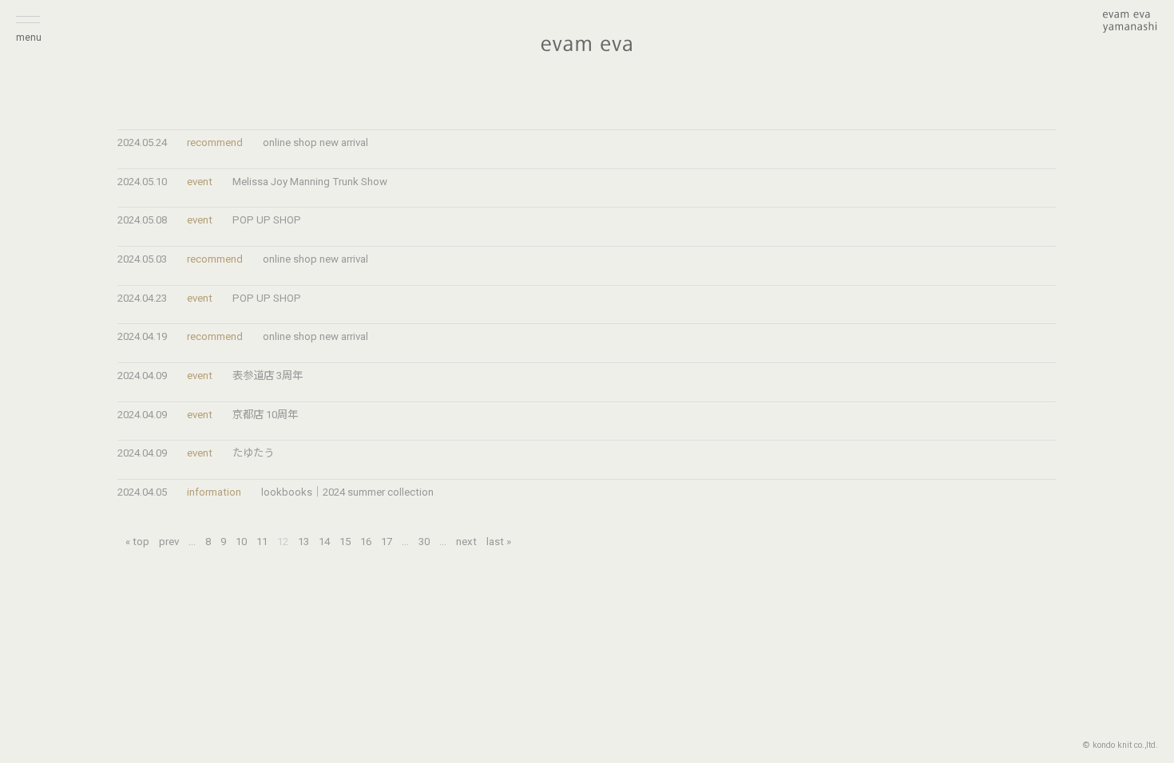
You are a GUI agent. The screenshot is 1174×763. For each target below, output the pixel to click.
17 (386, 542)
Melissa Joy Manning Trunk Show (309, 182)
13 (303, 542)
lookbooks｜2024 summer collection (347, 492)
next (466, 542)
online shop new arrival (315, 142)
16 (365, 542)
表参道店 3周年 (267, 376)
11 (262, 542)
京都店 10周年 (265, 415)
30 (424, 542)
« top (137, 542)
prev (169, 542)
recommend (215, 142)
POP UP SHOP (266, 220)
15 (345, 542)
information (214, 492)
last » (498, 542)
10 (241, 542)
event (199, 182)
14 (324, 542)
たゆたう (253, 453)
